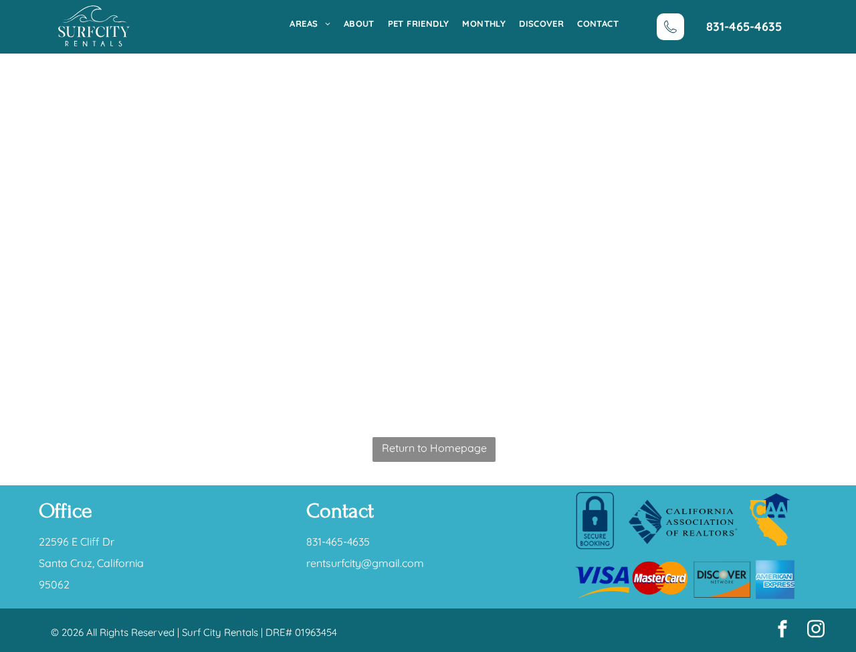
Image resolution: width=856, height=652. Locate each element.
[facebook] (782, 630)
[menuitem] (303, 23)
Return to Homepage (434, 448)
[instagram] (815, 630)
